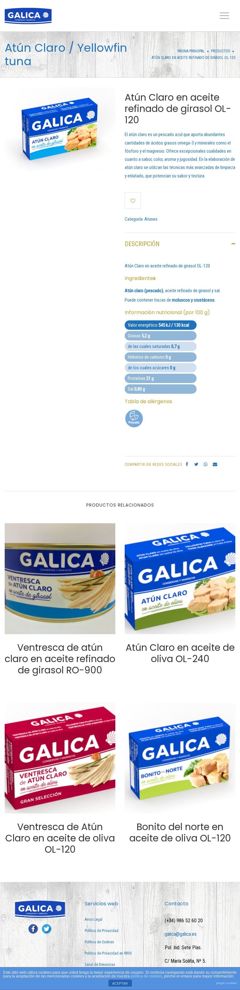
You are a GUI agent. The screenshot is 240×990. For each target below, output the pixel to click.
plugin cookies (226, 983)
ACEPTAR (120, 983)
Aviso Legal (93, 919)
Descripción (142, 244)
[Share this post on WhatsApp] (205, 464)
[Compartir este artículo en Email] (215, 464)
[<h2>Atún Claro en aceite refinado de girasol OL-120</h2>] (60, 128)
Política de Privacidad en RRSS (108, 953)
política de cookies (146, 976)
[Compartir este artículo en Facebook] (187, 464)
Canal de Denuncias (100, 964)
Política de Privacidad (101, 931)
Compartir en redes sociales (153, 464)
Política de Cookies (99, 942)
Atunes (151, 219)
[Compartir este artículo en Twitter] (196, 464)
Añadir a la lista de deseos (133, 200)
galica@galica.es (181, 934)
